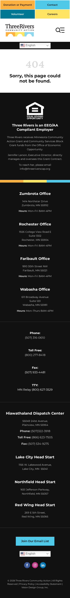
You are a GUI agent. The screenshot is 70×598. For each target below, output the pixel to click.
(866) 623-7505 (42, 437)
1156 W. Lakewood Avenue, (35, 464)
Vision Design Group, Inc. (35, 587)
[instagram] (35, 565)
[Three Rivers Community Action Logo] (19, 25)
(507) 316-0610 (35, 337)
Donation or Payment (17, 4)
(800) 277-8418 (35, 355)
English (30, 45)
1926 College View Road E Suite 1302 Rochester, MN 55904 (35, 235)
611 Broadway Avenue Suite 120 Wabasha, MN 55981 (35, 301)
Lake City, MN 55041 (35, 468)
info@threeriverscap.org (35, 168)
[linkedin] (43, 565)
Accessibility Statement (49, 584)
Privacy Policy (26, 584)
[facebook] (27, 565)
